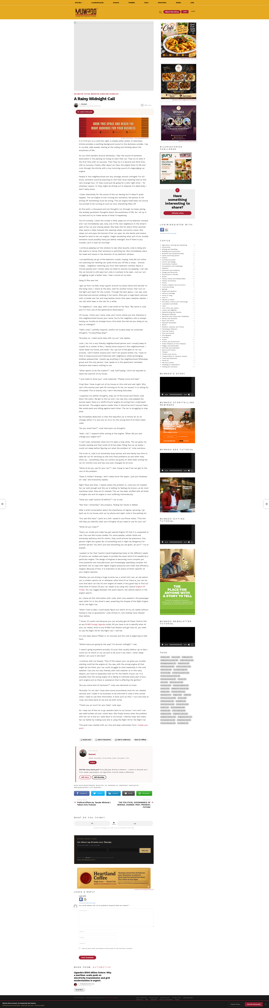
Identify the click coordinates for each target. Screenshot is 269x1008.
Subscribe (145, 850)
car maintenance (87, 785)
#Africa (165, 657)
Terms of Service (141, 997)
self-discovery (168, 704)
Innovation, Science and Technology (178, 302)
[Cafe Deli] (178, 40)
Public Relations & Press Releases (178, 343)
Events (116, 3)
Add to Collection (123, 739)
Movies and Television (178, 318)
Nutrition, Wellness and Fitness (178, 327)
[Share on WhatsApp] (98, 734)
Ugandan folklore (169, 717)
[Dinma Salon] (178, 122)
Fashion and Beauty (178, 281)
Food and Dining (178, 287)
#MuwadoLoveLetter (170, 660)
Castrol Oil (102, 785)
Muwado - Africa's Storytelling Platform (139, 138)
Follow (92, 762)
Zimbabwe (183, 723)
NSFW (178, 325)
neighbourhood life (84, 787)
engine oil (113, 785)
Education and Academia (178, 270)
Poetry (178, 339)
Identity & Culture (178, 299)
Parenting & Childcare (178, 329)
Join (192, 3)
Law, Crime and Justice (178, 308)
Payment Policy (165, 997)
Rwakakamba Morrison (148, 889)
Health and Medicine (178, 291)
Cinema (178, 258)
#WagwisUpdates (169, 663)
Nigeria (177, 695)
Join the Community (253, 1004)
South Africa (183, 704)
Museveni (166, 695)
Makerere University (180, 688)
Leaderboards (97, 3)
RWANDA (181, 701)
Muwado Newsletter (178, 323)
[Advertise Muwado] (114, 137)
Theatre (178, 352)
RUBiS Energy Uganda (95, 624)
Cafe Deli (193, 58)
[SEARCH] (160, 12)
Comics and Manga (178, 262)
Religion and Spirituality (178, 346)
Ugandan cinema (181, 713)
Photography (178, 335)
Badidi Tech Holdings (111, 997)
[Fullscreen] (192, 394)
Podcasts (178, 337)
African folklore (184, 666)
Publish (132, 3)
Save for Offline (140, 739)
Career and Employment (178, 255)
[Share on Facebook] (81, 734)
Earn (146, 3)
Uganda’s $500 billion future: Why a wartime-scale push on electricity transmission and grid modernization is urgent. (92, 976)
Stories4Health (178, 707)
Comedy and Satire (178, 260)
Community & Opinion (178, 264)
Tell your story (177, 213)
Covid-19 (166, 673)
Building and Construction (178, 251)
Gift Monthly (99, 777)
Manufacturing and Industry (178, 312)
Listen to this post (86, 112)
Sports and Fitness (178, 350)
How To (178, 297)
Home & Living (178, 295)
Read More (79, 990)
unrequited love (168, 720)
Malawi (165, 691)
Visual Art (178, 360)
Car (76, 785)
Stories (78, 3)
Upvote (92, 823)
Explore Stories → (236, 1004)
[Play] (163, 394)
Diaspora (178, 268)
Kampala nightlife (181, 685)
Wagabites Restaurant (189, 100)
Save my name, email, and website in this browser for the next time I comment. (107, 948)
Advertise (162, 3)
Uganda (98, 787)
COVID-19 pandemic (181, 673)
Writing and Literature (178, 367)
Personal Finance (178, 331)
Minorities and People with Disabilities (178, 316)
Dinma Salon (192, 141)
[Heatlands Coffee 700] (114, 888)
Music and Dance (178, 320)
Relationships (167, 701)
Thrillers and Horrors (178, 354)
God (164, 682)
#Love (176, 657)
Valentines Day (185, 720)
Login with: (82, 896)
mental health (179, 691)
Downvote (135, 823)
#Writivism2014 (168, 666)
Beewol (92, 754)
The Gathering (179, 710)
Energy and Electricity (178, 272)
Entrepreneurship (169, 679)
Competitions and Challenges (178, 266)
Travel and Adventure (178, 358)
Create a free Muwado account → (86, 860)
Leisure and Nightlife (178, 310)
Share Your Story (172, 12)
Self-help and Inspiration (178, 348)
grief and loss (177, 682)
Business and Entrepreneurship (178, 253)
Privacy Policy (153, 997)
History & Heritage (178, 293)
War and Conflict (178, 362)
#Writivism (184, 663)
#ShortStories (187, 660)
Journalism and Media (178, 304)
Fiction (178, 283)
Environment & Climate (178, 274)
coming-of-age (181, 669)
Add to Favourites (104, 739)
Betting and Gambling (178, 249)
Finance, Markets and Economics (178, 285)
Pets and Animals (178, 333)
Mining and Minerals (178, 314)
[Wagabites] (178, 81)
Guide (178, 3)
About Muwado (188, 997)
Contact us (139, 999)
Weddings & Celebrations (178, 364)
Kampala (166, 685)
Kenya (165, 688)
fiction (182, 679)
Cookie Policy (176, 997)
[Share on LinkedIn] (90, 734)
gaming (178, 289)
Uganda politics (185, 717)
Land (178, 306)
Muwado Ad (124, 138)
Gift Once (85, 777)
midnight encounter (129, 785)
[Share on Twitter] (85, 734)
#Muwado (187, 657)
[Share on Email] (94, 734)
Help (146, 999)
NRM (188, 695)
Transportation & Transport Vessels (178, 356)
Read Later (87, 739)
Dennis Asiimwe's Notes (171, 676)
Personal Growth (169, 698)
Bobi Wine (166, 669)
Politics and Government (178, 341)
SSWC (165, 707)
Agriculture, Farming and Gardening (178, 245)
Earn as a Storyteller (166, 999)
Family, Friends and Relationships (178, 278)
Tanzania (166, 710)
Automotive (102, 967)
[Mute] (189, 394)
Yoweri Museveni (168, 723)
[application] (177, 387)
